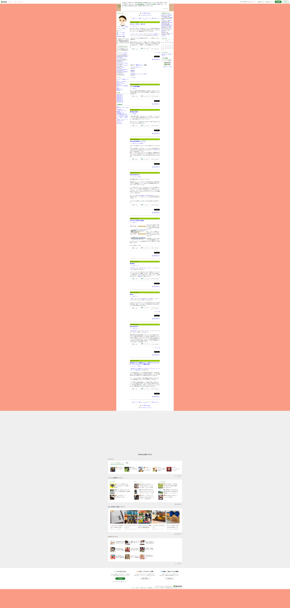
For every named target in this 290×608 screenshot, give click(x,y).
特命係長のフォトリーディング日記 (138, 74)
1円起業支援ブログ (120, 112)
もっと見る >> (133, 77)
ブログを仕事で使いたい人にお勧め (145, 298)
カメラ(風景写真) (162, 481)
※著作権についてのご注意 (167, 66)
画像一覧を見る (119, 123)
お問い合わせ (143, 587)
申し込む (170, 578)
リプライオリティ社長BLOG (166, 20)
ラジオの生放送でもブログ (122, 115)
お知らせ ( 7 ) (119, 84)
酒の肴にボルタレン (120, 60)
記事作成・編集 (120, 36)
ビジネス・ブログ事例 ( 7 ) (122, 81)
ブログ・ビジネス (145, 330)
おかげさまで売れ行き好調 (136, 220)
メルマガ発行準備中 (135, 86)
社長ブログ (156, 149)
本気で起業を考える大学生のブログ (123, 56)
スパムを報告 (136, 587)
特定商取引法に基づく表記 (171, 587)
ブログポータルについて (121, 110)
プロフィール (120, 26)
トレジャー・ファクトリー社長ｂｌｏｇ (167, 29)
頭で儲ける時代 (134, 111)
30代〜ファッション (138, 481)
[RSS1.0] (167, 63)
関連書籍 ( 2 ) (119, 90)
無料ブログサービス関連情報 (138, 143)
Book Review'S (134, 326)
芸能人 (127, 462)
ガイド (118, 106)
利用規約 (150, 587)
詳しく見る (145, 578)
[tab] (117, 463)
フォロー (122, 48)
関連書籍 (134, 113)
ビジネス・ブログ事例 (136, 176)
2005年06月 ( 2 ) (120, 97)
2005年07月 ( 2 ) (120, 96)
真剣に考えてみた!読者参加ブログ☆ (123, 71)
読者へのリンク (135, 26)
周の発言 (132, 263)
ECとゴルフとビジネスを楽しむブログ (123, 63)
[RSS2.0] (167, 65)
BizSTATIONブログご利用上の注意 (146, 195)
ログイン (286, 1)
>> (168, 40)
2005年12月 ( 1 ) (120, 94)
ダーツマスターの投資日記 (122, 54)
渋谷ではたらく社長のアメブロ (167, 33)
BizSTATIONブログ (135, 174)
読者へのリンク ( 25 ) (121, 83)
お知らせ (134, 88)
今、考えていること (120, 73)
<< (165, 40)
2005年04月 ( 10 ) (120, 99)
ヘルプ (180, 587)
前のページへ (134, 18)
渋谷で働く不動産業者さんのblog (167, 24)
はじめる (120, 578)
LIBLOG (140, 276)
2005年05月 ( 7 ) (120, 98)
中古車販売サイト (120, 109)
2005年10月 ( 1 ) (120, 95)
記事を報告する (156, 59)
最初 (153, 18)
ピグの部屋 (126, 26)
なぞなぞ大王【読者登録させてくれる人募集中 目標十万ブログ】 (123, 69)
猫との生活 (112, 481)
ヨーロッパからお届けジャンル (117, 462)
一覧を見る (125, 52)
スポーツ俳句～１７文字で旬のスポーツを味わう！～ (123, 65)
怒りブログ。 (163, 31)
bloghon (124, 28)
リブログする (156, 48)
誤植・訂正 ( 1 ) (120, 82)
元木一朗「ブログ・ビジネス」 (145, 268)
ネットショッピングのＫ (121, 58)
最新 (140, 18)
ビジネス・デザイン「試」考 (137, 24)
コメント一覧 (157, 52)
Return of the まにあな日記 (166, 54)
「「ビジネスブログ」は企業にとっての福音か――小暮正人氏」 (122, 117)
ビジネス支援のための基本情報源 (167, 17)
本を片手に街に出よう (121, 67)
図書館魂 (118, 111)
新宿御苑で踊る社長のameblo (166, 22)
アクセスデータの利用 (159, 587)
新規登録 (278, 1)
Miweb (131, 294)
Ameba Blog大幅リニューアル (137, 141)
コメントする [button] (146, 49)
